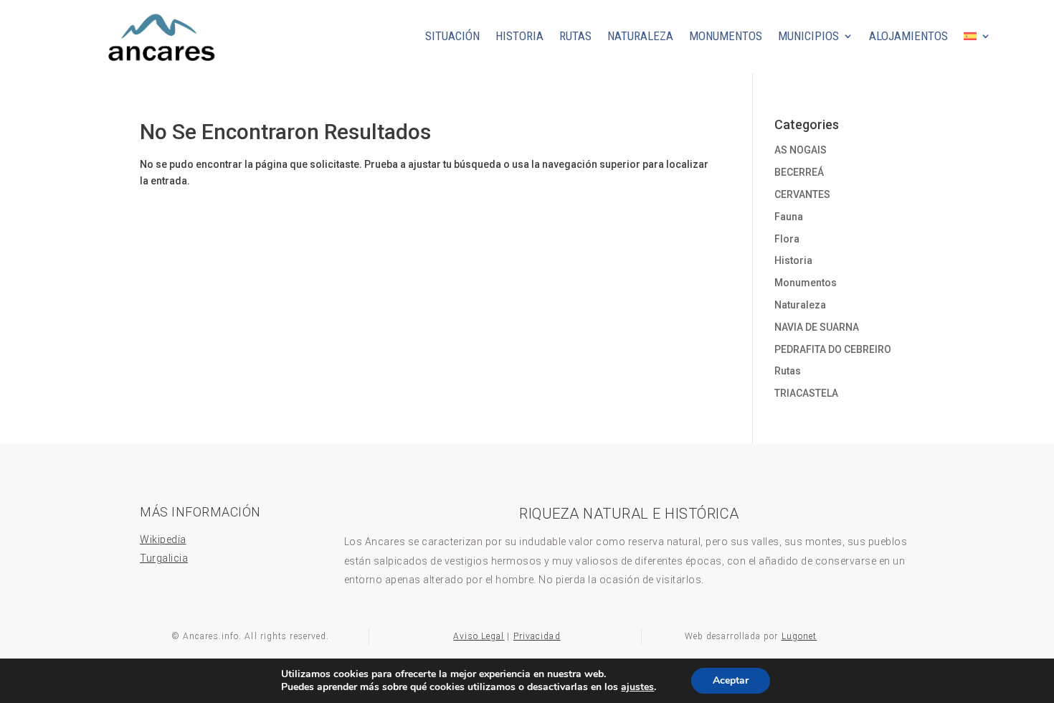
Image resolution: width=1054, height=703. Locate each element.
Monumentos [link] (805, 282)
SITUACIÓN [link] (452, 36)
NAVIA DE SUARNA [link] (816, 327)
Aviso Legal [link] (478, 636)
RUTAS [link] (575, 36)
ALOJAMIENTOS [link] (908, 36)
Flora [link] (786, 239)
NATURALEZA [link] (640, 36)
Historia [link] (793, 260)
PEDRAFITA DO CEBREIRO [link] (832, 349)
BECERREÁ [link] (799, 172)
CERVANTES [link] (802, 194)
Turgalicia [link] (164, 558)
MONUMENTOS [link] (725, 36)
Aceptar (731, 680)
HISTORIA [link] (519, 36)
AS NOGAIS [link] (800, 150)
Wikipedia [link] (163, 539)
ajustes (637, 687)
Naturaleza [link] (800, 305)
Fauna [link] (788, 216)
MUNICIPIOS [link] (808, 36)
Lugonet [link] (799, 636)
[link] (159, 68)
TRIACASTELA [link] (806, 393)
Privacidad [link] (537, 636)
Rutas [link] (787, 371)
